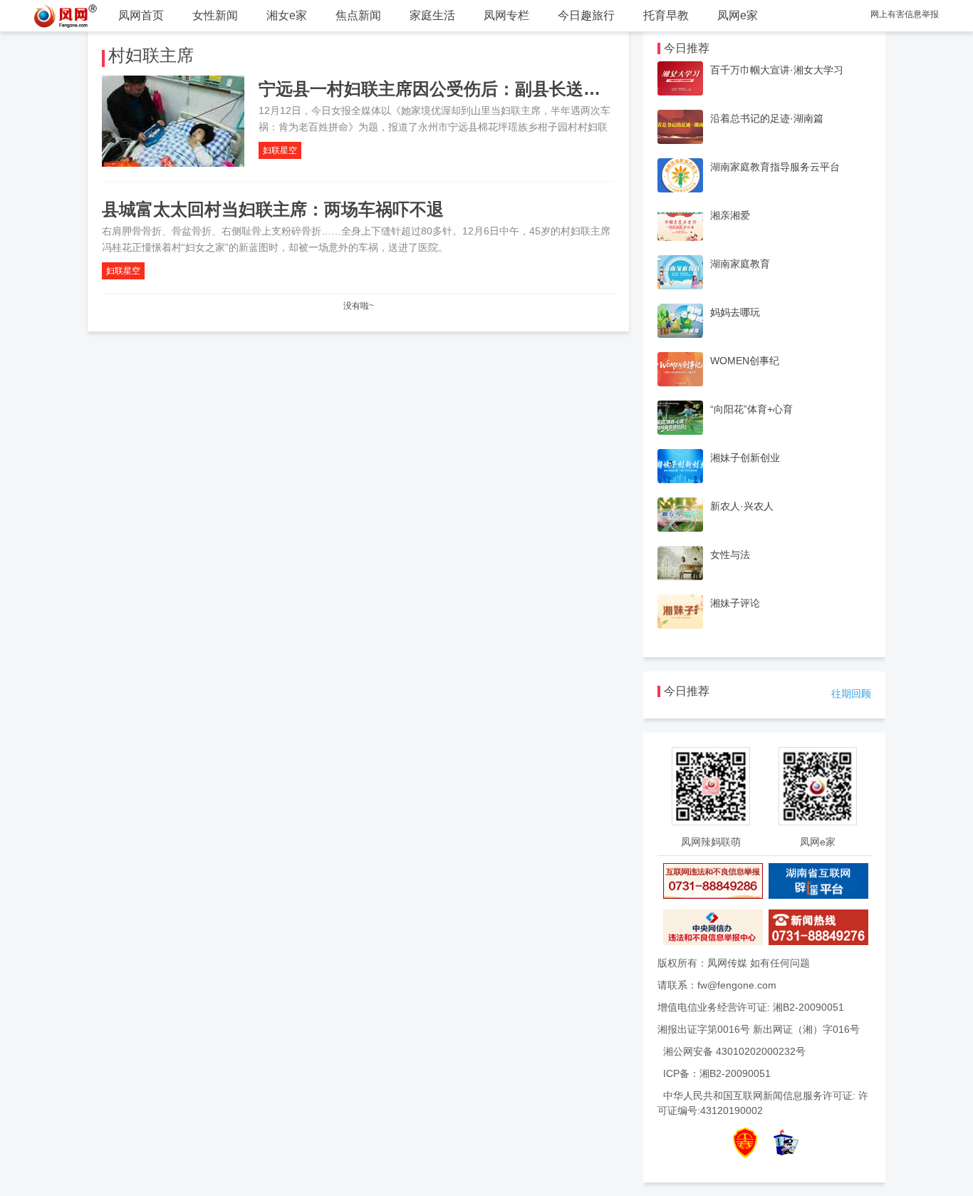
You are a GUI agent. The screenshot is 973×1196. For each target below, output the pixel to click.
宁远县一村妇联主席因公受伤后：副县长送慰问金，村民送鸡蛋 (498, 88)
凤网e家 (737, 15)
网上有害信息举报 (904, 14)
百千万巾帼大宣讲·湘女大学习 (776, 70)
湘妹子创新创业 (745, 457)
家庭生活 (432, 15)
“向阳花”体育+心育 (751, 409)
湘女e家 (286, 15)
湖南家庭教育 (740, 263)
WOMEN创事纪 (744, 360)
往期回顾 (851, 693)
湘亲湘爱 (730, 215)
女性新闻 (215, 15)
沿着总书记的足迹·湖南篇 (766, 118)
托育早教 (666, 15)
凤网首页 (141, 15)
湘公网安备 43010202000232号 (734, 1051)
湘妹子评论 (735, 603)
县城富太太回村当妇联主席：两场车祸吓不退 (273, 209)
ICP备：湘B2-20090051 (717, 1073)
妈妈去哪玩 (735, 312)
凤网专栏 (506, 15)
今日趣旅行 (586, 15)
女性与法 (730, 554)
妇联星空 (280, 150)
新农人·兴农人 (742, 506)
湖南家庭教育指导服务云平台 (775, 166)
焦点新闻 (358, 15)
